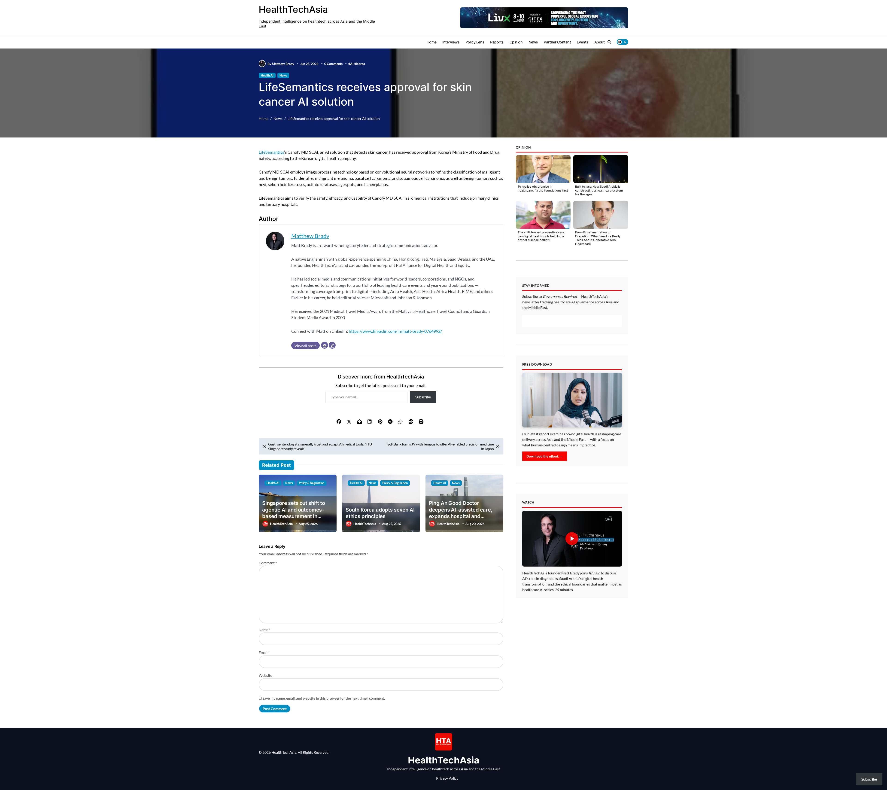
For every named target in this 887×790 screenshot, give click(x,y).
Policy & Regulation (311, 483)
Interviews (450, 42)
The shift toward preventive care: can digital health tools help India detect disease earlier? (541, 236)
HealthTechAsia (293, 9)
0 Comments (333, 64)
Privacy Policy (447, 778)
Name (264, 629)
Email (264, 652)
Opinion (516, 42)
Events (582, 42)
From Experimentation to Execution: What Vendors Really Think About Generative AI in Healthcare (597, 238)
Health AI (267, 75)
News (533, 42)
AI (351, 64)
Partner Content (557, 42)
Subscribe (423, 397)
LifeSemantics (271, 152)
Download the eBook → (544, 525)
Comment (268, 563)
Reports (497, 42)
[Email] (324, 345)
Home (432, 42)
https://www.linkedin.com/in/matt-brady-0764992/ (395, 331)
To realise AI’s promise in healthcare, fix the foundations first (543, 188)
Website (265, 675)
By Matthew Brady (280, 64)
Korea (360, 64)
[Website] (332, 345)
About (599, 42)
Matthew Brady (310, 235)
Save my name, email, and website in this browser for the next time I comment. (323, 698)
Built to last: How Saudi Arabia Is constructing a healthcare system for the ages (599, 190)
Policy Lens (474, 42)
